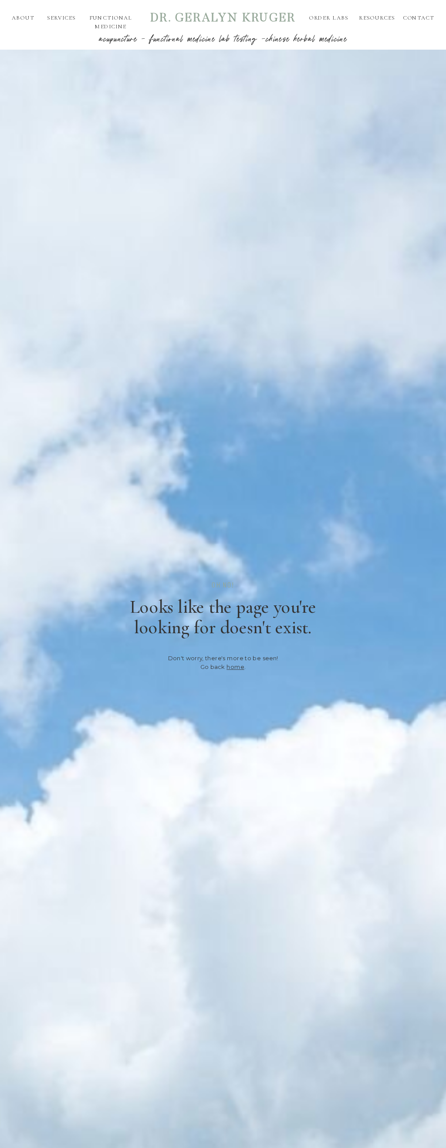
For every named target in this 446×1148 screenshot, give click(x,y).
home (235, 666)
